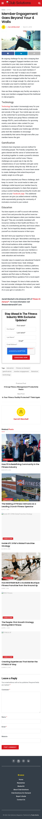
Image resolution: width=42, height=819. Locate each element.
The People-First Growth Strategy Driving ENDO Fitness (18, 623)
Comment (6, 690)
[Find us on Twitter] (18, 761)
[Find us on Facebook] (13, 761)
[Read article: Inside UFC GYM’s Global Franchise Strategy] (21, 527)
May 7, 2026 (6, 588)
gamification (7, 371)
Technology (6, 106)
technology (6, 375)
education (10, 368)
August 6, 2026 (7, 470)
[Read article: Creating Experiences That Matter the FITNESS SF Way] (21, 645)
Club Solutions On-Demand (21, 793)
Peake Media (35, 815)
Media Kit (21, 786)
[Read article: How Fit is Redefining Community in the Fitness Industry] (21, 448)
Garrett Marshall (14, 27)
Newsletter (21, 783)
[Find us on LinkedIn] (28, 761)
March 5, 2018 (27, 27)
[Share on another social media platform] (34, 53)
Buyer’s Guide (21, 796)
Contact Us (21, 800)
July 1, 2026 (6, 509)
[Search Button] (39, 3)
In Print (9, 10)
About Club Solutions (21, 790)
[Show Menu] (3, 3)
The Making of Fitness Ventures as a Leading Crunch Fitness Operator (19, 505)
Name (4, 717)
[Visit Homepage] (21, 3)
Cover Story (7, 460)
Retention (34, 371)
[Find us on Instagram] (23, 761)
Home (3, 10)
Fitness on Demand (23, 368)
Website (4, 736)
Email (4, 727)
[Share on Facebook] (8, 53)
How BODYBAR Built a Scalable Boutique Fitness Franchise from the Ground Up (20, 584)
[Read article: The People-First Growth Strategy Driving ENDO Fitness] (21, 606)
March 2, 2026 (7, 667)
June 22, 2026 (6, 549)
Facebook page (18, 194)
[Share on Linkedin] (21, 53)
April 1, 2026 (6, 628)
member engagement (21, 371)
